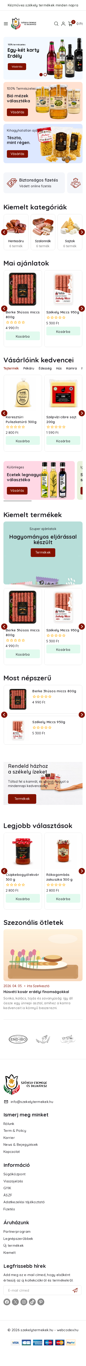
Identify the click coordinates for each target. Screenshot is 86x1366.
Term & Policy (14, 1130)
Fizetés (9, 1209)
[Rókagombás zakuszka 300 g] (63, 852)
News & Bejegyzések (20, 1144)
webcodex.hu (67, 1330)
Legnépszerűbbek (18, 1238)
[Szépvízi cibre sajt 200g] (63, 394)
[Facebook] (6, 1301)
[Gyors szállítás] (76, 183)
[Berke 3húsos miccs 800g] (23, 289)
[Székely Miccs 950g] (63, 289)
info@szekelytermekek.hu (32, 1102)
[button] (23, 335)
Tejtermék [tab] (11, 368)
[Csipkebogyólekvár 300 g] (23, 852)
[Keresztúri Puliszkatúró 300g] (23, 394)
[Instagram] (23, 1301)
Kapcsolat (11, 1151)
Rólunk (8, 1124)
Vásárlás (17, 66)
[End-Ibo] (18, 1039)
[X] (15, 1301)
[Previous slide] (4, 232)
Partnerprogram (17, 1231)
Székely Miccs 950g (62, 312)
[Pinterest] (40, 1301)
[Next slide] (82, 232)
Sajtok (70, 241)
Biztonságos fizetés (38, 180)
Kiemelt (9, 1252)
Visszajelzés (13, 1181)
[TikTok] (32, 1301)
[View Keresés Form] (56, 24)
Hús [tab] (59, 368)
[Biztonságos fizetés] (12, 183)
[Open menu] (5, 23)
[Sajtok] (70, 226)
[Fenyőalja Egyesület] (43, 1039)
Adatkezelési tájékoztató (24, 1202)
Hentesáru (16, 241)
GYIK (7, 1188)
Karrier (9, 1137)
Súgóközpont (14, 1174)
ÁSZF (7, 1195)
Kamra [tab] (71, 368)
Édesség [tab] (45, 368)
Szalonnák (43, 241)
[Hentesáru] (16, 226)
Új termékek (13, 1245)
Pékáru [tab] (28, 368)
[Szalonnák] (43, 226)
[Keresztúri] (68, 1039)
